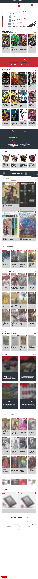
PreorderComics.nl (13, 180)
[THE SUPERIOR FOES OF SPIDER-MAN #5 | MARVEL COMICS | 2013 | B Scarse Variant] (32, 424)
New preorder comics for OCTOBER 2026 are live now (12, 0)
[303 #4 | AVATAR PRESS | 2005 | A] (32, 298)
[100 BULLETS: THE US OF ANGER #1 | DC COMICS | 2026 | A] (6, 279)
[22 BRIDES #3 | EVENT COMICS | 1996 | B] (32, 279)
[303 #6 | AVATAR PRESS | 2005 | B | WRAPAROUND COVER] (15, 315)
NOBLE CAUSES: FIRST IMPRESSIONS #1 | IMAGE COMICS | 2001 (32, 87)
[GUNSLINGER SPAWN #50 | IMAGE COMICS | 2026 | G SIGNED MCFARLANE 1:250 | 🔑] (15, 443)
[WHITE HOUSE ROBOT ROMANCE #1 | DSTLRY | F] (15, 340)
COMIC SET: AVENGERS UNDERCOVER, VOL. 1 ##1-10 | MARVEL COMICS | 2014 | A (23, 165)
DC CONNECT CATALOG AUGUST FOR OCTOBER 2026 (26, 239)
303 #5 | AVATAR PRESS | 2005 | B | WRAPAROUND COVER (5, 324)
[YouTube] (19, 1)
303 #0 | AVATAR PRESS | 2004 (5, 306)
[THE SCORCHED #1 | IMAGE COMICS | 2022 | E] (15, 78)
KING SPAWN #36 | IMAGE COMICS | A (14, 105)
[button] (18, 529)
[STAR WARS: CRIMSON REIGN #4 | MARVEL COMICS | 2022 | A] (23, 78)
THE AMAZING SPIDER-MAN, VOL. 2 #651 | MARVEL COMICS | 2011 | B (23, 452)
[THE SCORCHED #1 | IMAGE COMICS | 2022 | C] (6, 78)
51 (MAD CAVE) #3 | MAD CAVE (31, 324)
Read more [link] (4, 407)
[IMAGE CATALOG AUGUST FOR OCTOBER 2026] (10, 193)
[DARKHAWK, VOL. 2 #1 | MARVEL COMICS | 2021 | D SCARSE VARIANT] (15, 462)
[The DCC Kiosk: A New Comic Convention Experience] (10, 364)
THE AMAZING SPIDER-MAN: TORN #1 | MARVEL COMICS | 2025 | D (32, 348)
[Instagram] (18, 1)
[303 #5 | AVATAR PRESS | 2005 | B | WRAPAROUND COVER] (6, 315)
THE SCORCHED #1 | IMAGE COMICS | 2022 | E (14, 86)
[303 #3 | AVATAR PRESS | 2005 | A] (23, 298)
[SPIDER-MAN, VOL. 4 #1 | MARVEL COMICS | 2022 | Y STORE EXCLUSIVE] (6, 256)
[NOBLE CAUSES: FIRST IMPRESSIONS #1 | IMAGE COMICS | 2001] (32, 78)
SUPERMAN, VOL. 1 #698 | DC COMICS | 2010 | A (5, 347)
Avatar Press (12, 304)
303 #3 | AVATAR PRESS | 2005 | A (23, 306)
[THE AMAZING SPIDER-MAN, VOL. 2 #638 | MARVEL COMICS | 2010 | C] (6, 443)
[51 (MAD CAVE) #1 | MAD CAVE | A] (23, 315)
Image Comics (4, 85)
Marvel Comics (21, 85)
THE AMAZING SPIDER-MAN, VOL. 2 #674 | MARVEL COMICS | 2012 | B (23, 471)
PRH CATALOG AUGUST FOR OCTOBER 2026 (8, 239)
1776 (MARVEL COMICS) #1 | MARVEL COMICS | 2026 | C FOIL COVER (14, 288)
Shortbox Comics (4, 204)
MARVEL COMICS (4, 47)
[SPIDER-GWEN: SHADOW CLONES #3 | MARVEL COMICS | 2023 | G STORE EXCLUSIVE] (23, 256)
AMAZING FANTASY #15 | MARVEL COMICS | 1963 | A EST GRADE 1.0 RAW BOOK (6, 432)
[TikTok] (20, 1)
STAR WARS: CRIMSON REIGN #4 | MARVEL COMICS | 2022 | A (23, 87)
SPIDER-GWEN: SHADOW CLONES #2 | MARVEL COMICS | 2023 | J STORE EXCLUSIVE (32, 264)
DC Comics (4, 286)
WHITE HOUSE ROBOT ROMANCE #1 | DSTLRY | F (14, 347)
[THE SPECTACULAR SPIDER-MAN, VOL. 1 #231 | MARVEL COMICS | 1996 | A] (32, 115)
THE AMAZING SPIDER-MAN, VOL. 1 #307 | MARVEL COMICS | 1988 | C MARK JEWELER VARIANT (6, 471)
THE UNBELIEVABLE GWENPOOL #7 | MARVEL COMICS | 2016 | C (23, 123)
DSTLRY (12, 346)
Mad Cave (21, 322)
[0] (35, 5)
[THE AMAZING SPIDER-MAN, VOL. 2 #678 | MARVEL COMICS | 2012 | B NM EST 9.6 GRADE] (15, 424)
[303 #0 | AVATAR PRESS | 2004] (6, 298)
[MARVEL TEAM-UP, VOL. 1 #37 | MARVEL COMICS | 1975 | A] (6, 96)
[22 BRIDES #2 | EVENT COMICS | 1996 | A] (23, 279)
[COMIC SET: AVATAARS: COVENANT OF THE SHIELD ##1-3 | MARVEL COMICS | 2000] (6, 158)
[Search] (32, 5)
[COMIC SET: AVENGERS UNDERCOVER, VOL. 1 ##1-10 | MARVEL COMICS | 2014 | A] (23, 158)
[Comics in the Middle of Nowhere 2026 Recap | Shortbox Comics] (10, 391)
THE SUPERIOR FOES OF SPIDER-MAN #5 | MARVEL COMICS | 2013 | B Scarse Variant (32, 432)
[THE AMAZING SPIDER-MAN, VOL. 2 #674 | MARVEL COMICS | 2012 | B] (23, 462)
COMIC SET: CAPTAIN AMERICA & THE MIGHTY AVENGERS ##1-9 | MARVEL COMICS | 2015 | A (14, 165)
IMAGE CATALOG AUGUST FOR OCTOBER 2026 (8, 205)
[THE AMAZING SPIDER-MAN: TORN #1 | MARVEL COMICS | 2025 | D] (32, 340)
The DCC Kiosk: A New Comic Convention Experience (8, 375)
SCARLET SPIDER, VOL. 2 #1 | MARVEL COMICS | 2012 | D (32, 470)
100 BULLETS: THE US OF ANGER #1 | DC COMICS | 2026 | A (5, 288)
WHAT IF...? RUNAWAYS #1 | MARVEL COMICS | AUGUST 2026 (6, 49)
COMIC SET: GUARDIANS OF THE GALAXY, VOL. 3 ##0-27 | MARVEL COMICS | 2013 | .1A (32, 165)
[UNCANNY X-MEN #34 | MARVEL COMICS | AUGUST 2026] (32, 40)
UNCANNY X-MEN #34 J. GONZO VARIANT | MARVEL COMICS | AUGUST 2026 (14, 49)
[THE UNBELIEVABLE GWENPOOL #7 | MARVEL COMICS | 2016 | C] (23, 115)
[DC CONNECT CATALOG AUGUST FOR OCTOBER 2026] (27, 224)
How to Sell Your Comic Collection (27, 375)
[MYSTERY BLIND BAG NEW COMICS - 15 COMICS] (27, 500)
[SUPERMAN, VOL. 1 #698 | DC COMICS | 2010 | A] (6, 340)
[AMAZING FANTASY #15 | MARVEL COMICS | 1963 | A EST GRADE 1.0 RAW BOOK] (6, 424)
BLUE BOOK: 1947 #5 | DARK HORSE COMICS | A (23, 105)
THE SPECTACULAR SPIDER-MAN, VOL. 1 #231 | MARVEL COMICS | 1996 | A (32, 123)
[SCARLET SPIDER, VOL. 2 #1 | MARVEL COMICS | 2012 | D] (32, 462)
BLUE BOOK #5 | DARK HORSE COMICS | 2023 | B (14, 123)
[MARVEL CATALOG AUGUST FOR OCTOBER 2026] (27, 194)
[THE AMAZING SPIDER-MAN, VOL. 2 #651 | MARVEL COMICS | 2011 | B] (23, 443)
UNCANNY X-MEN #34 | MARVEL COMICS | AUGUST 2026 (32, 49)
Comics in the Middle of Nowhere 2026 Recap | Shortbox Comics (9, 402)
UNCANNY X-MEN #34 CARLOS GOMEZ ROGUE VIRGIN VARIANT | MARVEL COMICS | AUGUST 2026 (23, 49)
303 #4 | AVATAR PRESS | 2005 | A (32, 306)
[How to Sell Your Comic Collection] (28, 364)
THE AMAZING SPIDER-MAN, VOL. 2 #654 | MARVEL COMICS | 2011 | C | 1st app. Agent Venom (32, 452)
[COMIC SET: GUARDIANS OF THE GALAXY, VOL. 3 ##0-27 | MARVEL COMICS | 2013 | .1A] (32, 158)
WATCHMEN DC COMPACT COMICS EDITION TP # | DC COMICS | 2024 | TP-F (23, 348)
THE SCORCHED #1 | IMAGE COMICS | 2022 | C (6, 86)
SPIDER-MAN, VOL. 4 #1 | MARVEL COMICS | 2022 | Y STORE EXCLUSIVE (6, 264)
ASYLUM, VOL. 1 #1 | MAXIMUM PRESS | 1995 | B (32, 105)
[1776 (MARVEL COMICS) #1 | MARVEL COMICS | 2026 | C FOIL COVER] (15, 279)
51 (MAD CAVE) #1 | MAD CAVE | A (23, 324)
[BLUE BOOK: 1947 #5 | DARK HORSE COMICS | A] (23, 96)
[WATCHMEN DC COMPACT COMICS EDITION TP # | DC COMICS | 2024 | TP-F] (23, 340)
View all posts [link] (34, 354)
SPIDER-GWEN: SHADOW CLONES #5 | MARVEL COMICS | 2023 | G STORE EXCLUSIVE (14, 264)
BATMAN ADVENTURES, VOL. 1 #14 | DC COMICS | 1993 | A (6, 124)
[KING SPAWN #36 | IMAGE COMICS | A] (15, 96)
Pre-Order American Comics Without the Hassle (27, 402)
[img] (19, 518)
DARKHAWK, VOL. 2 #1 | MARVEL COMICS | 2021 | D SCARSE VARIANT (14, 471)
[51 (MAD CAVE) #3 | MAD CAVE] (32, 315)
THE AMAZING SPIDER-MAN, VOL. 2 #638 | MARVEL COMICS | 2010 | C (6, 451)
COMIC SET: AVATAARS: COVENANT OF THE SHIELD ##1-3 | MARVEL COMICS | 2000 (6, 165)
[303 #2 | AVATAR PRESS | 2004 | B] (15, 298)
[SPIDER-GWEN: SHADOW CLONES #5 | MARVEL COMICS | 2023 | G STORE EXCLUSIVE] (15, 256)
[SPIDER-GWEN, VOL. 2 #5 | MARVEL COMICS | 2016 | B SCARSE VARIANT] (23, 424)
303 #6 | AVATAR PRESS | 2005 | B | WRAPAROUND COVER (14, 324)
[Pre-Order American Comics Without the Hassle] (28, 391)
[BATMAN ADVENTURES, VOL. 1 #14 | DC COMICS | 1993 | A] (6, 115)
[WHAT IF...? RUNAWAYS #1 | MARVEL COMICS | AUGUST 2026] (6, 40)
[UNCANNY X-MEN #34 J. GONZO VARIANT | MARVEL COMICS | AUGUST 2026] (15, 40)
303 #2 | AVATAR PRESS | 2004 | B (14, 306)
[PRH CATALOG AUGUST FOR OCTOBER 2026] (10, 224)
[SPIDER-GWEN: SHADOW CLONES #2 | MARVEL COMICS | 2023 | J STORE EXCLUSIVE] (32, 256)
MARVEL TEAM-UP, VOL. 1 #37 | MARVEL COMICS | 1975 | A (5, 105)
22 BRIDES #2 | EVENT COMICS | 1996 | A (22, 288)
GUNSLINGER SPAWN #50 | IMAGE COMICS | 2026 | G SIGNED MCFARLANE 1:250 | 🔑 (14, 452)
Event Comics (21, 286)
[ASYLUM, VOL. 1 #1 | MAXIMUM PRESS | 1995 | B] (32, 96)
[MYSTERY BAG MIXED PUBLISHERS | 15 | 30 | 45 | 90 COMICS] (10, 500)
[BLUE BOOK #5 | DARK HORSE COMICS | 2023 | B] (15, 115)
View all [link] (35, 32)
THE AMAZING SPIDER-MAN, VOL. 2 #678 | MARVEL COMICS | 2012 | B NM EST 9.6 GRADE (14, 433)
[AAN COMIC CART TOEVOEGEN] (9, 34)
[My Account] (34, 5)
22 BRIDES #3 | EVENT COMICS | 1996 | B (31, 288)
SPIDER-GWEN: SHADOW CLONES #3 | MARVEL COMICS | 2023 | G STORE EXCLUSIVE (23, 264)
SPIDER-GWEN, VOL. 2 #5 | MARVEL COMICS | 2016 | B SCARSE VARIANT (23, 432)
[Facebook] (17, 1)
